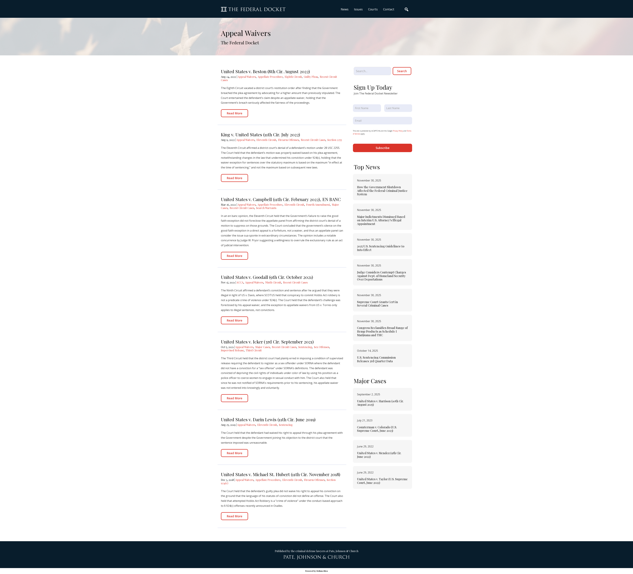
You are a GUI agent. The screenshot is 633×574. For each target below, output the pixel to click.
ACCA (239, 282)
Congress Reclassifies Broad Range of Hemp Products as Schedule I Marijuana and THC (382, 331)
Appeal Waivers (247, 76)
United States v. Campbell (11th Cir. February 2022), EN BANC (281, 199)
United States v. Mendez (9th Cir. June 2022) (379, 455)
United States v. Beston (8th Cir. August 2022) (265, 71)
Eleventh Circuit (266, 140)
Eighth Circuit (293, 76)
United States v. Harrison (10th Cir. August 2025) (380, 403)
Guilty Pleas (311, 76)
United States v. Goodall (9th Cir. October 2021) (267, 277)
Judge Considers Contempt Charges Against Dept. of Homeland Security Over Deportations (381, 275)
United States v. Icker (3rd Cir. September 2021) (267, 342)
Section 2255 (334, 140)
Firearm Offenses (288, 140)
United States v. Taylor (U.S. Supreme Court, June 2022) (382, 481)
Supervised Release (232, 350)
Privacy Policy (398, 131)
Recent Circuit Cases (313, 140)
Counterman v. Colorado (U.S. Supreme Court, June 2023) (377, 429)
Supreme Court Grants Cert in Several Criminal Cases (377, 304)
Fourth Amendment (318, 204)
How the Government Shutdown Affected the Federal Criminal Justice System (382, 190)
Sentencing (305, 347)
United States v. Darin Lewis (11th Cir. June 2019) (268, 419)
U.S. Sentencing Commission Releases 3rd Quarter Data (376, 359)
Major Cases (262, 347)
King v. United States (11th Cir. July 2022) (260, 134)
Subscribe (383, 148)
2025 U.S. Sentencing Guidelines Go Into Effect (380, 248)
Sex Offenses (321, 347)
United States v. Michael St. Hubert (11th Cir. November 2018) (280, 474)
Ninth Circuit (273, 282)
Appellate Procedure (270, 76)
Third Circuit (254, 350)
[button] (358, 9)
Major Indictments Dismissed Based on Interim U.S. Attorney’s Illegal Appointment (381, 220)
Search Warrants (266, 208)
